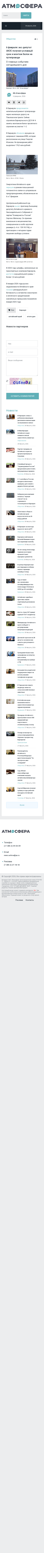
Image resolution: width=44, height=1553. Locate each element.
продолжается (22, 108)
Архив (22, 805)
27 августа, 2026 (29, 665)
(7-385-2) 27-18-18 (12, 865)
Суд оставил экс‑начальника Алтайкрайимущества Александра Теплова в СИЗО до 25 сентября (25, 584)
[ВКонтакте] (9, 102)
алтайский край (15, 317)
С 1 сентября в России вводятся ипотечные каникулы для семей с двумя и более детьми (25, 482)
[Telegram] (19, 102)
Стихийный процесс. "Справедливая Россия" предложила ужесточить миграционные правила (26, 467)
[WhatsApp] (24, 102)
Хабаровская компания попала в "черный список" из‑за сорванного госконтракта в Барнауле (26, 498)
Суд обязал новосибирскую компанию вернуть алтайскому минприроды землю (26, 775)
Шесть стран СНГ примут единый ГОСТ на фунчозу (26, 613)
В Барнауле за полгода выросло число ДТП (25, 528)
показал (9, 290)
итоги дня (31, 317)
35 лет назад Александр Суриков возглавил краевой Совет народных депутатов (26, 553)
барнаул (22, 310)
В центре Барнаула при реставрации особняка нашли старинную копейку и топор (25, 568)
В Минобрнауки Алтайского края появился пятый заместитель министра (25, 434)
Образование (21, 440)
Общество (11, 39)
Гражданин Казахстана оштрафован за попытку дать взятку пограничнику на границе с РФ (26, 657)
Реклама (19, 900)
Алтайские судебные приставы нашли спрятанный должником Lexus (26, 600)
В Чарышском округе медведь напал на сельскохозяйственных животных (26, 688)
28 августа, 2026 (30, 425)
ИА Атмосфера (22, 6)
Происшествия (22, 742)
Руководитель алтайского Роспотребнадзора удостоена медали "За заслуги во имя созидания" (25, 757)
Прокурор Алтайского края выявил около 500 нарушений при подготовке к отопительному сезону (25, 720)
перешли (10, 187)
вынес (17, 206)
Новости (11, 410)
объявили (20, 133)
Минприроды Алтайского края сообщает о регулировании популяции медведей (26, 626)
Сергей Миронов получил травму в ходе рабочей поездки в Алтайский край (26, 791)
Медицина (20, 710)
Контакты (30, 900)
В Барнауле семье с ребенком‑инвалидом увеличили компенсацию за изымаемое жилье (26, 419)
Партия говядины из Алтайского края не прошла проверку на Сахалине (24, 452)
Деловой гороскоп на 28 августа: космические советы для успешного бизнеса (26, 641)
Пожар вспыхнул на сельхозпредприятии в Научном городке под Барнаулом (25, 736)
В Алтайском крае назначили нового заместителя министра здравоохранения (25, 703)
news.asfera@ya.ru (12, 855)
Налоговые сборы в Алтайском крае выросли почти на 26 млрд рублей (24, 515)
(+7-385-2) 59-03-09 (12, 846)
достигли (10, 274)
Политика (20, 474)
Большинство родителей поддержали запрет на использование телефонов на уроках (26, 673)
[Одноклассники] (14, 102)
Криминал (20, 544)
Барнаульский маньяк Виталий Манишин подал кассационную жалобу (26, 539)
